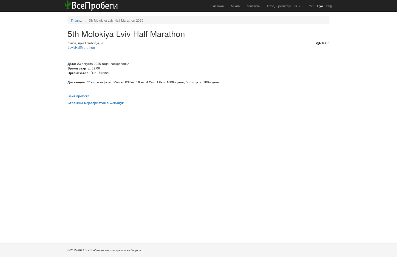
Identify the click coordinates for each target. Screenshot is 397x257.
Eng (328, 5)
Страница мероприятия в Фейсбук (96, 102)
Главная (217, 5)
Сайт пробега (78, 95)
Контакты (253, 5)
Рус (319, 5)
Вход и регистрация (282, 5)
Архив (235, 5)
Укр (311, 5)
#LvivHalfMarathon (81, 47)
